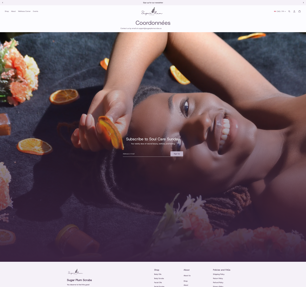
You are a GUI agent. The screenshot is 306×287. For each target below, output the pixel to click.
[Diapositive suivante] (303, 2)
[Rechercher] (289, 11)
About (186, 285)
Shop (186, 281)
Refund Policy (218, 282)
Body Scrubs (159, 278)
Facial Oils (158, 282)
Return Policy (218, 278)
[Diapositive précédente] (2, 2)
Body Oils (157, 274)
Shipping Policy (218, 274)
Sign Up (177, 154)
